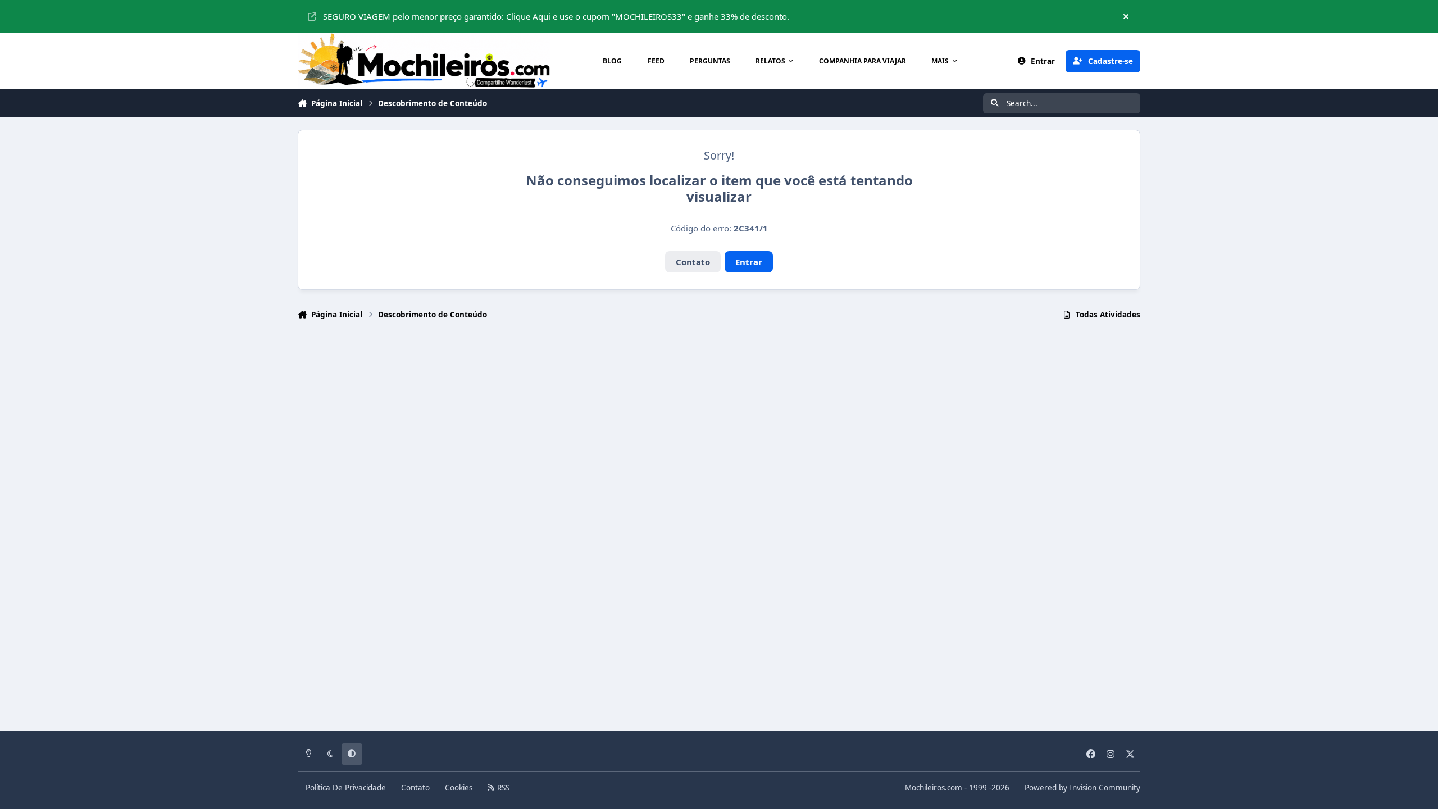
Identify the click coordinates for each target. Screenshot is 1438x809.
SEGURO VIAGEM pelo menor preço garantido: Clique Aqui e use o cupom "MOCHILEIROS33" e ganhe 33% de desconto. (556, 16)
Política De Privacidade (346, 788)
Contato (693, 261)
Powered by (1082, 788)
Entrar (748, 261)
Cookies (458, 788)
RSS (502, 788)
